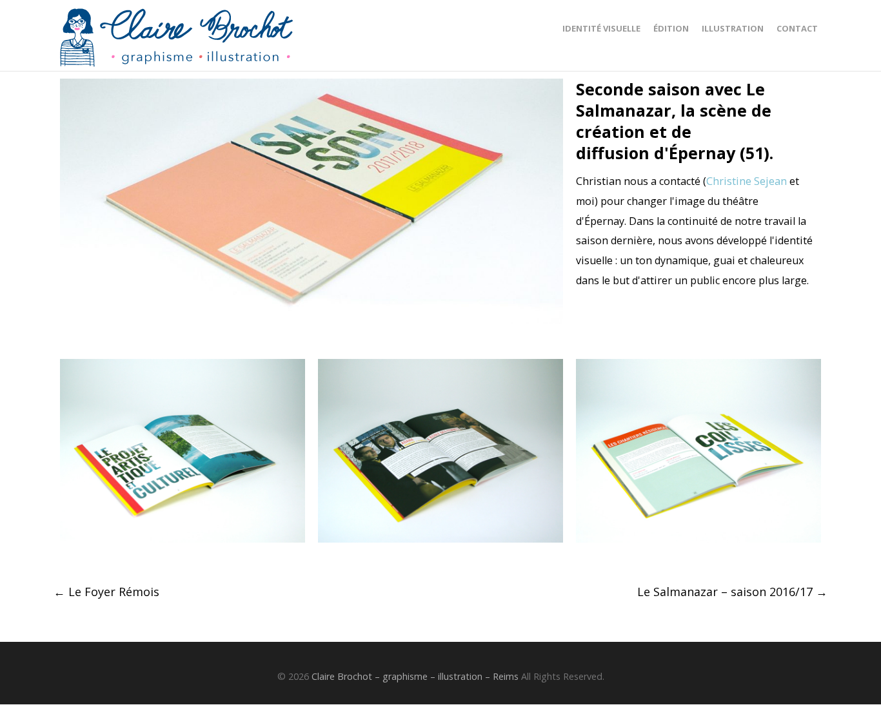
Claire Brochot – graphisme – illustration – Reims (415, 676)
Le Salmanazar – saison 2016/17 (732, 591)
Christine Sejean (746, 181)
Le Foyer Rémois (106, 591)
